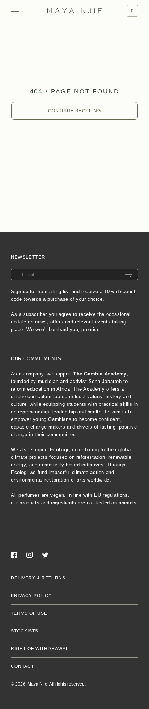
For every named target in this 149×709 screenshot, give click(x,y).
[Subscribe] (129, 274)
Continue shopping (74, 110)
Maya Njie (37, 684)
